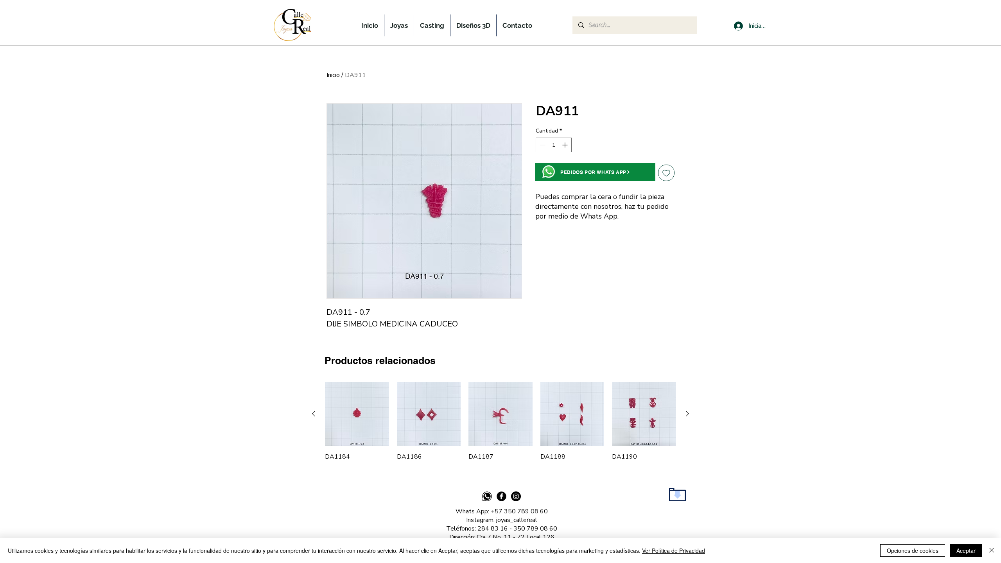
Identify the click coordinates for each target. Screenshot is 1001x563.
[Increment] (565, 145)
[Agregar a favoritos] (666, 173)
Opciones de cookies (912, 550)
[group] (500, 421)
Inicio (333, 75)
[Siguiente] (687, 413)
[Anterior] (313, 413)
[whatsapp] (487, 496)
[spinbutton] (554, 145)
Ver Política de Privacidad (673, 550)
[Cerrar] (991, 550)
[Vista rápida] (357, 414)
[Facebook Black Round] (501, 496)
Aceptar (966, 550)
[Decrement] (542, 145)
